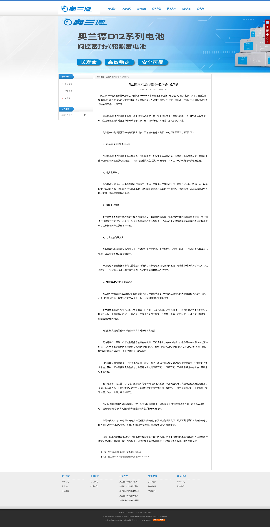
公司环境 (65, 491)
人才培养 (152, 482)
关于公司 (126, 8)
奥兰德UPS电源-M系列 (129, 491)
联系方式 (181, 482)
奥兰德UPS (105, 95)
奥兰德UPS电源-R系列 (128, 496)
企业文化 (65, 486)
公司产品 (156, 8)
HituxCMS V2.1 (147, 520)
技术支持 (171, 8)
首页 (108, 77)
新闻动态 (141, 8)
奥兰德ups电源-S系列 (128, 482)
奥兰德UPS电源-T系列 (128, 486)
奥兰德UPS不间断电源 (124, 520)
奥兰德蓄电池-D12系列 (129, 500)
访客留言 (181, 486)
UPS (108, 132)
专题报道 (68, 98)
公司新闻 (68, 84)
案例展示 (186, 8)
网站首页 (112, 8)
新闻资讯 (115, 77)
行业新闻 (68, 91)
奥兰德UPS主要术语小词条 (119, 452)
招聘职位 (152, 491)
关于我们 (131, 512)
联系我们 (201, 8)
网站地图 (147, 512)
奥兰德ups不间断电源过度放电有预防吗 (124, 457)
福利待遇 (152, 486)
